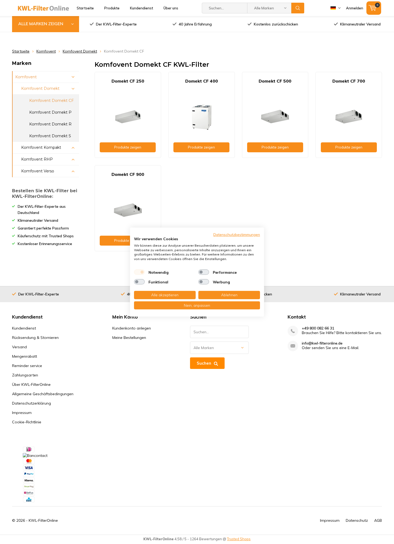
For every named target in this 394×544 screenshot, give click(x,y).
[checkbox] (139, 272)
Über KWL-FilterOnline (31, 384)
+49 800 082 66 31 (318, 328)
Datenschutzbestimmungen (236, 234)
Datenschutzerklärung (31, 403)
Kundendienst (141, 8)
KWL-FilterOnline (43, 520)
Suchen (297, 8)
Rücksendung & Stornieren (35, 337)
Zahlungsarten (25, 375)
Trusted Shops (239, 539)
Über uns (170, 8)
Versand (19, 347)
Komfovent (46, 51)
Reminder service (27, 365)
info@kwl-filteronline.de (322, 343)
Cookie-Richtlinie (26, 422)
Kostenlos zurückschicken (276, 24)
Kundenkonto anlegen (131, 328)
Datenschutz (357, 520)
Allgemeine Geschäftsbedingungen (42, 393)
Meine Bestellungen (129, 337)
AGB (378, 520)
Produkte (112, 8)
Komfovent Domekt (80, 51)
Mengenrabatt (24, 356)
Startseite (85, 8)
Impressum (22, 412)
